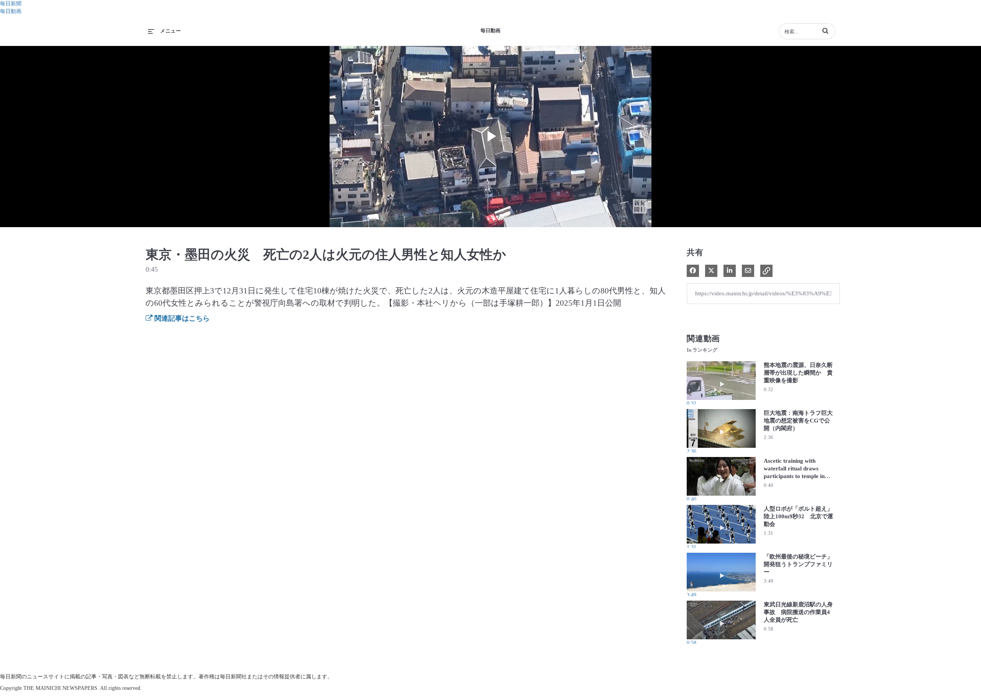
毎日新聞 (10, 4)
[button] (825, 31)
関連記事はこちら (181, 318)
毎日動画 (10, 11)
